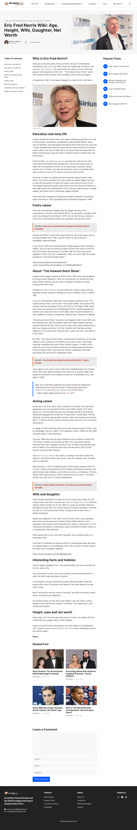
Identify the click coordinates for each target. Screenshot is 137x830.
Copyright (48, 807)
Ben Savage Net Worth (118, 104)
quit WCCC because (48, 290)
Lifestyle (92, 4)
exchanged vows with (78, 502)
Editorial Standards (84, 804)
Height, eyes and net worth (13, 91)
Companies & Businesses (72, 4)
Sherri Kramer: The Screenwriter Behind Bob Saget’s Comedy (48, 672)
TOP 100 (34, 4)
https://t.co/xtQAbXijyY (45, 390)
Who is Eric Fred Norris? (12, 64)
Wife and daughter (10, 84)
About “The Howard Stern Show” (13, 76)
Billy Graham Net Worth (118, 74)
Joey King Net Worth (117, 89)
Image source (37, 128)
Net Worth (117, 4)
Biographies (50, 4)
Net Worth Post (71, 821)
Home (6, 21)
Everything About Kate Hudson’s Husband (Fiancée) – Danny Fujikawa (81, 673)
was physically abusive (55, 161)
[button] (130, 4)
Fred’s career (8, 71)
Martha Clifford (14, 41)
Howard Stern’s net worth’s (62, 628)
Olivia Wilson (36, 676)
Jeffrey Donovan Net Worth (120, 96)
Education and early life (12, 68)
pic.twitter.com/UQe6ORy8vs (70, 390)
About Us (80, 797)
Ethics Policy (49, 797)
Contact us (81, 800)
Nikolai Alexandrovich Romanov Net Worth (117, 81)
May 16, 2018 (68, 393)
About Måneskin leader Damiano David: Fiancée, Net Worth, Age (48, 709)
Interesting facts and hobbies (14, 88)
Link (31, 42)
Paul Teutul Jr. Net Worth (119, 66)
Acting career (9, 81)
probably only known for (43, 69)
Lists (104, 4)
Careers (80, 807)
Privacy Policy (49, 800)
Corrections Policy (51, 804)
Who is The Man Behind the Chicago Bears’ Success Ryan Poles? (80, 710)
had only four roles (45, 456)
